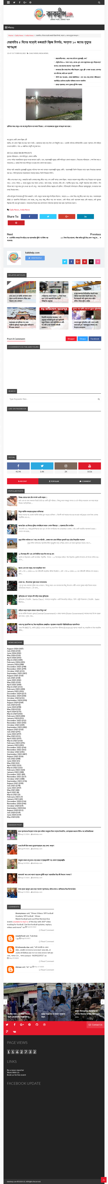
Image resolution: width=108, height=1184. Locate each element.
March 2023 (12, 741)
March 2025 (12, 687)
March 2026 (12, 660)
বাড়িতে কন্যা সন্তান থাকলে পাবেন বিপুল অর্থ (32, 610)
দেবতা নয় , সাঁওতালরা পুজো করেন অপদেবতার (33, 582)
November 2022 (14, 750)
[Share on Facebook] (29, 216)
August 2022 (12, 756)
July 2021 (11, 785)
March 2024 (12, 714)
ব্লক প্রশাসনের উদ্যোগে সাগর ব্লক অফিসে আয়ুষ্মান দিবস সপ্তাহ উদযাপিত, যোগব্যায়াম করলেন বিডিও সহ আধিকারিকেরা (55, 831)
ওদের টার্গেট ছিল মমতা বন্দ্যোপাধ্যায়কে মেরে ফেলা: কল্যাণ (36, 845)
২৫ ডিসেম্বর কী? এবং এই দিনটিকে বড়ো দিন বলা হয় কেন (36, 554)
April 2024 (11, 711)
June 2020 (11, 815)
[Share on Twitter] (48, 216)
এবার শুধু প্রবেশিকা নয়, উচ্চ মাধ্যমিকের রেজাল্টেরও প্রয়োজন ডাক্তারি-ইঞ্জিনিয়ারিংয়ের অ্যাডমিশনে (49, 624)
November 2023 (14, 723)
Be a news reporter (15, 1070)
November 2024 (14, 696)
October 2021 (13, 779)
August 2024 (12, 702)
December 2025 (14, 667)
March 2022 (12, 768)
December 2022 (14, 747)
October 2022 (13, 752)
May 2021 (11, 790)
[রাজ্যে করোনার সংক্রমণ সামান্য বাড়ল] (54, 1002)
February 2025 (13, 689)
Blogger (71, 339)
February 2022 (13, 770)
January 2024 (13, 718)
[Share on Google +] (66, 216)
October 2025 (13, 671)
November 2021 (14, 776)
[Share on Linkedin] (85, 216)
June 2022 (11, 761)
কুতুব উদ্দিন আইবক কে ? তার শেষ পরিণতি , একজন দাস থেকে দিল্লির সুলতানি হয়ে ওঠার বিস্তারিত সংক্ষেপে (52, 539)
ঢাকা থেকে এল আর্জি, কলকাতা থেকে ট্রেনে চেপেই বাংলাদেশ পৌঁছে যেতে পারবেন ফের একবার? (20, 298)
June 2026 (11, 653)
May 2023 (11, 736)
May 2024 (11, 709)
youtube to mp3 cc (20, 922)
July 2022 (11, 759)
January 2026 (13, 664)
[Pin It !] (16, 223)
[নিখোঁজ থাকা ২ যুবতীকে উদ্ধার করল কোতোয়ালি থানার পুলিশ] (20, 1002)
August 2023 (12, 729)
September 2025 (14, 673)
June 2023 (11, 734)
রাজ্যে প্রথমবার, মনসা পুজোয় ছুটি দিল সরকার (69, 84)
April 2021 (11, 792)
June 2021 (11, 788)
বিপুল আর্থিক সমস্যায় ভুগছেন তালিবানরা (31, 511)
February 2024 (13, 716)
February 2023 (13, 743)
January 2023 (13, 745)
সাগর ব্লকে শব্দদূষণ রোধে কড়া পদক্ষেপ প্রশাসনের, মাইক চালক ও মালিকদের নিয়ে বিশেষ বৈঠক (47, 889)
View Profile (36, 258)
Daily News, (34, 53)
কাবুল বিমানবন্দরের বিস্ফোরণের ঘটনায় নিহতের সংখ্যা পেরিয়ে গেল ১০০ (87, 1014)
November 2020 (14, 803)
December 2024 (14, 693)
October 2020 (13, 806)
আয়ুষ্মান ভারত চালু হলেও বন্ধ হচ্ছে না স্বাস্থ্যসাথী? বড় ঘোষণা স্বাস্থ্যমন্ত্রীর (41, 860)
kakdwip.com (12, 1181)
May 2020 (11, 817)
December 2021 (14, 774)
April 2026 (11, 658)
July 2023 (11, 732)
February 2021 (13, 797)
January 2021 (13, 799)
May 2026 (11, 655)
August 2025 (12, 675)
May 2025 (11, 682)
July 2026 (11, 651)
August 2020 (12, 810)
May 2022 (11, 763)
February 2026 (13, 662)
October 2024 (13, 698)
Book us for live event (16, 1075)
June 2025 (11, 680)
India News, (44, 53)
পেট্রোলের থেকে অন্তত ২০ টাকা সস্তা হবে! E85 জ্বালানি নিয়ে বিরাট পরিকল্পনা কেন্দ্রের (54, 298)
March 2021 (12, 794)
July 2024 (11, 705)
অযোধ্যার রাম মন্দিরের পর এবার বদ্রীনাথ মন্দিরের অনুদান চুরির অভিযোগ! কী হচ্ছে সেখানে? (21, 324)
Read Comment (47, 930)
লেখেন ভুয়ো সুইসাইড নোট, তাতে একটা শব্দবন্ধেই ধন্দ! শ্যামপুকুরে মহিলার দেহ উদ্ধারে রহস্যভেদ (86, 324)
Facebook (95, 339)
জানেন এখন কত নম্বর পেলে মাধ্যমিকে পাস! (32, 568)
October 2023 (13, 725)
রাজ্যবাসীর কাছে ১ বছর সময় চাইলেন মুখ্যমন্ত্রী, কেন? (71, 58)
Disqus (83, 339)
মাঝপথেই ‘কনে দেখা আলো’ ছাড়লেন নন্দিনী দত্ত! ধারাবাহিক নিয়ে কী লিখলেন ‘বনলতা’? (45, 874)
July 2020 (11, 812)
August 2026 (12, 649)
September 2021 (14, 781)
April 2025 (11, 684)
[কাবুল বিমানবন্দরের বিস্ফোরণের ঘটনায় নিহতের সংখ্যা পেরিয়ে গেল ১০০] (87, 1002)
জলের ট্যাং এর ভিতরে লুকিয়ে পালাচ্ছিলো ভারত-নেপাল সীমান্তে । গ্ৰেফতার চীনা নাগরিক (46, 525)
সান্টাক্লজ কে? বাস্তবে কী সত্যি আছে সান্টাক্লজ (33, 596)
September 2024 (14, 700)
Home (10, 35)
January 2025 (13, 691)
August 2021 (12, 783)
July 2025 (11, 678)
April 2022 (11, 765)
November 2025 (14, 669)
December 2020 (14, 801)
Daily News (19, 35)
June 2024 (11, 707)
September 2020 (14, 808)
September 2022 (14, 754)
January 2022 (13, 772)
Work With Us (13, 1072)
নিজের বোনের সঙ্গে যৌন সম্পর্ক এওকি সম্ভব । (33, 497)
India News (29, 35)
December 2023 (14, 720)
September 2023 (14, 727)
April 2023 (11, 738)
